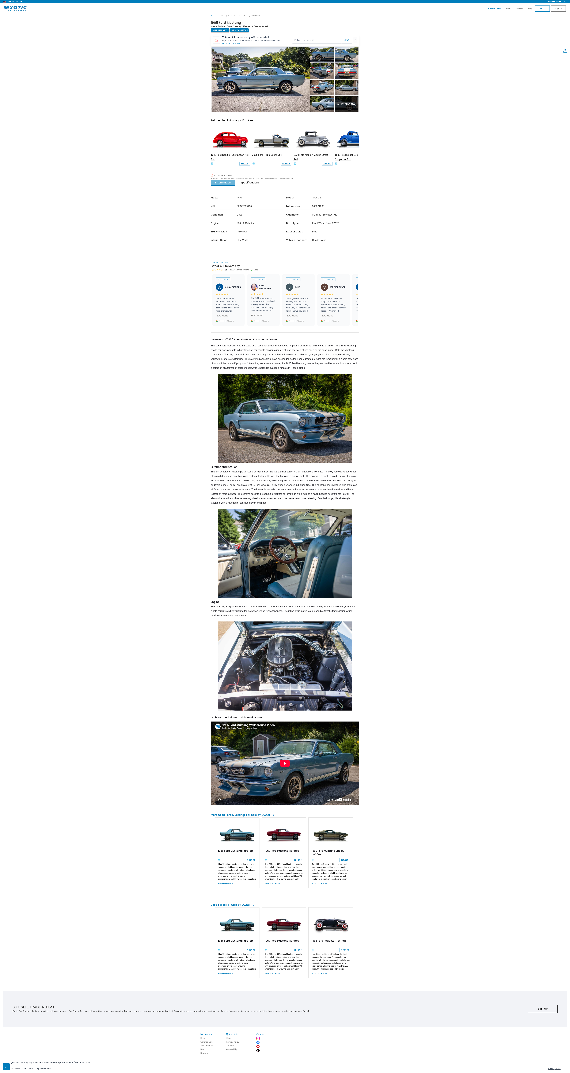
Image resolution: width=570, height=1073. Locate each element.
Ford (240, 16)
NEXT (347, 40)
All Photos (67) (346, 104)
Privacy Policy (554, 1068)
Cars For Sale (232, 16)
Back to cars (215, 16)
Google (230, 321)
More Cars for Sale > (231, 43)
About (508, 8)
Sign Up (543, 1009)
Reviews (519, 8)
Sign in (558, 8)
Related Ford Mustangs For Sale (232, 120)
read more (222, 316)
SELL (542, 8)
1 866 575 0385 (15, 1)
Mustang (247, 16)
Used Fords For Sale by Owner (230, 905)
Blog (530, 8)
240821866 (256, 16)
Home (223, 16)
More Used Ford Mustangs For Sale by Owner (240, 815)
